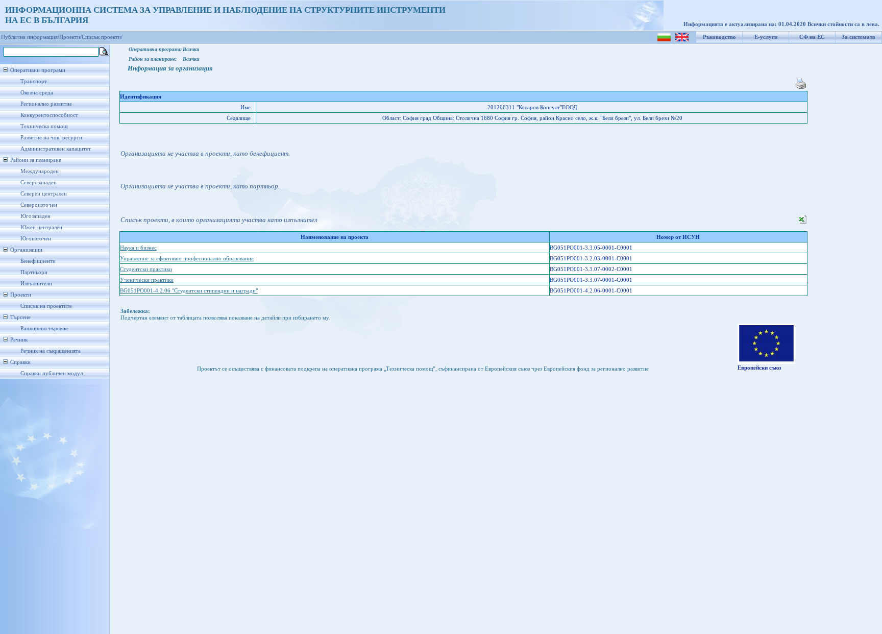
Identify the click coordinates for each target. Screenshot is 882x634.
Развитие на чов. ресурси (51, 137)
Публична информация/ (30, 37)
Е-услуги (765, 37)
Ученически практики (147, 280)
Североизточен (38, 205)
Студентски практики (146, 269)
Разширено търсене (44, 328)
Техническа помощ (43, 126)
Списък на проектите (46, 306)
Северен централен (43, 194)
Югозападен (35, 216)
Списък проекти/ (102, 37)
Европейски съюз (759, 368)
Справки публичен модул (51, 373)
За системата (858, 37)
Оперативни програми (37, 70)
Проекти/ (70, 37)
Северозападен (38, 182)
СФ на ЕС (812, 37)
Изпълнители (36, 283)
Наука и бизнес (138, 248)
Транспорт (33, 81)
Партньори (33, 272)
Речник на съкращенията (50, 351)
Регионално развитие (46, 104)
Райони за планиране (35, 160)
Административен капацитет (55, 149)
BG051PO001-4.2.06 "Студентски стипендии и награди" (189, 291)
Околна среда (36, 92)
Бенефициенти (38, 261)
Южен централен (41, 227)
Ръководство (719, 37)
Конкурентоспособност (49, 115)
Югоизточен (35, 238)
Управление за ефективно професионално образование (187, 258)
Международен (39, 171)
